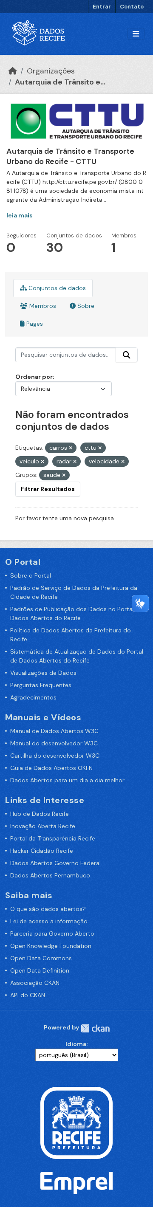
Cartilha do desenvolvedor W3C (54, 755)
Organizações (51, 71)
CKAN (95, 1028)
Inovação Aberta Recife (42, 826)
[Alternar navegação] (135, 34)
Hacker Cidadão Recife (41, 850)
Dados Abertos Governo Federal (55, 863)
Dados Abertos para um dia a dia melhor (67, 780)
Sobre (85, 306)
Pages (34, 323)
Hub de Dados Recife (39, 814)
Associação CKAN (35, 983)
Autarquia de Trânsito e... (60, 82)
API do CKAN (27, 995)
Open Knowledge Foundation (50, 946)
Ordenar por (34, 377)
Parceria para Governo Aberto (52, 933)
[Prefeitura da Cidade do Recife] (76, 1122)
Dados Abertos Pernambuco (50, 875)
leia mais (19, 215)
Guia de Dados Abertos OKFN (51, 768)
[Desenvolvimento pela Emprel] (76, 1182)
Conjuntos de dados (56, 288)
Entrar (102, 6)
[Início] (12, 71)
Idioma (75, 1044)
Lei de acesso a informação (49, 921)
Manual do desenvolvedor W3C (54, 743)
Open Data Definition (39, 970)
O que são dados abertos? (48, 909)
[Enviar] (127, 355)
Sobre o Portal (30, 575)
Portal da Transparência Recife (52, 838)
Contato (132, 6)
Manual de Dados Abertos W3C (54, 731)
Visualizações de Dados (43, 673)
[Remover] (70, 448)
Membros (42, 306)
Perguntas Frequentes (40, 685)
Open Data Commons (41, 958)
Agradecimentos (33, 697)
